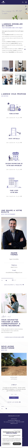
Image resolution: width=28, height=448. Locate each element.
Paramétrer (6, 443)
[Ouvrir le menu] (26, 2)
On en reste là (17, 430)
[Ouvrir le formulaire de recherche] (23, 2)
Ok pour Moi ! (17, 443)
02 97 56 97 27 (14, 418)
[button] (6, 280)
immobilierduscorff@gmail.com (14, 420)
